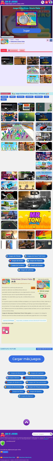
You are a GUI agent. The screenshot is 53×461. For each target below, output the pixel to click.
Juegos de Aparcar (27, 396)
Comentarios (13, 50)
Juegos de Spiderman (15, 382)
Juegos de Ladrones (27, 270)
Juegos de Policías (14, 256)
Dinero (3, 99)
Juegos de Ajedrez (35, 391)
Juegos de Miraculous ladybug (35, 377)
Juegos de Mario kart (17, 373)
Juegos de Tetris (18, 391)
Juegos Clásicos (14, 377)
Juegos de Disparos (36, 260)
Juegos (4, 50)
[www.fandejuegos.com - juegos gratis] (9, 434)
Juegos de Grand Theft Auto (36, 256)
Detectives (29, 96)
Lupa (46, 96)
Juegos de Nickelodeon (14, 387)
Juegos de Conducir (17, 265)
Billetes (12, 96)
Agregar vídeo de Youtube (44, 348)
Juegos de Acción (17, 260)
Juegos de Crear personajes (37, 382)
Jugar (26, 30)
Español (5, 452)
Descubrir (4, 96)
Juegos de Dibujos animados (38, 387)
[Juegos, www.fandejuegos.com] (9, 2)
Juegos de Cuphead (37, 373)
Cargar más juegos (26, 359)
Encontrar (20, 96)
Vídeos (22, 50)
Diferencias (38, 96)
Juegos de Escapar (37, 265)
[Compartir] (51, 40)
